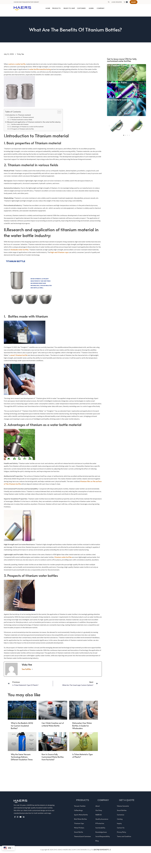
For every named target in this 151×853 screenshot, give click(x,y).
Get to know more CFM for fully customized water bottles (122, 59)
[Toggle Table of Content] (58, 112)
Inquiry (133, 2)
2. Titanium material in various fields (21, 119)
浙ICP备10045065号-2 (102, 849)
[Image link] (126, 90)
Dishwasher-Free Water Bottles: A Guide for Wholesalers (82, 725)
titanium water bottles (63, 557)
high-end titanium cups (59, 252)
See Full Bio (26, 669)
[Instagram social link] (17, 816)
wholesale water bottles (19, 249)
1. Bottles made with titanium (19, 124)
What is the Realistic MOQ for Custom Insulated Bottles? (22, 725)
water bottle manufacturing (40, 69)
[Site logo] (22, 8)
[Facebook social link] (15, 816)
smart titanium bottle (18, 355)
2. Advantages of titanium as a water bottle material (26, 127)
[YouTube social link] (20, 816)
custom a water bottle (16, 64)
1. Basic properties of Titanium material (21, 117)
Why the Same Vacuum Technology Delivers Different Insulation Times (22, 757)
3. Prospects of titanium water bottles (22, 129)
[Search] (109, 2)
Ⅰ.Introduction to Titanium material (18, 115)
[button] (109, 126)
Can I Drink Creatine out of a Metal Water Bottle (53, 724)
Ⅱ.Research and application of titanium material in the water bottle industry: (34, 122)
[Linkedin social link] (23, 816)
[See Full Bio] (32, 669)
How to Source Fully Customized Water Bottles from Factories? (53, 757)
